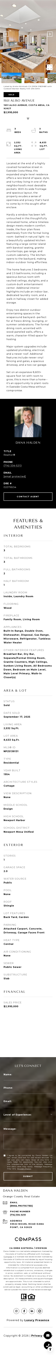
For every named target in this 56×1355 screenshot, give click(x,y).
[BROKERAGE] (40, 1311)
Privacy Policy (24, 1169)
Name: (8, 1074)
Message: (10, 1129)
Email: (8, 1101)
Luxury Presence (36, 1320)
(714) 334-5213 (13, 465)
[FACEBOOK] (24, 1311)
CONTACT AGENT (28, 496)
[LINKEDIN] (32, 1311)
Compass (8, 1257)
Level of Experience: (18, 1114)
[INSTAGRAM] (16, 1311)
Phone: (8, 1087)
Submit (28, 1176)
